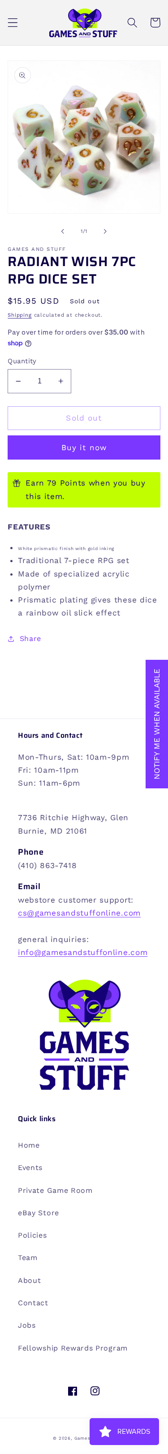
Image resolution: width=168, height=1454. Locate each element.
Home (29, 1145)
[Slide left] (63, 231)
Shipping (19, 315)
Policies (32, 1235)
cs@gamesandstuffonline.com (79, 912)
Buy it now (84, 447)
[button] (12, 22)
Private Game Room (55, 1190)
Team (28, 1257)
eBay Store (38, 1213)
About (29, 1280)
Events (30, 1167)
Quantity (22, 361)
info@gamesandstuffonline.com (82, 952)
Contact (33, 1303)
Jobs (27, 1325)
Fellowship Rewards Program (73, 1348)
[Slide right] (105, 231)
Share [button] (30, 638)
